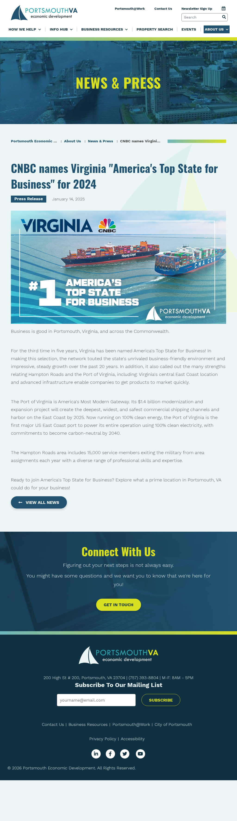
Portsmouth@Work (130, 8)
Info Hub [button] (59, 29)
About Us (72, 141)
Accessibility (133, 738)
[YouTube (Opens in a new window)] (140, 754)
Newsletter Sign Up (196, 8)
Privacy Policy (102, 738)
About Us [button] (215, 29)
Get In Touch (118, 604)
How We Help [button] (23, 29)
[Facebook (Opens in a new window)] (110, 754)
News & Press (100, 141)
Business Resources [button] (102, 29)
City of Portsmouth (173, 724)
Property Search (155, 29)
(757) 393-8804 (143, 677)
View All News (42, 502)
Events (188, 29)
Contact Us (163, 8)
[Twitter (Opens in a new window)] (125, 754)
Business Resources (88, 724)
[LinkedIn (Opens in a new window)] (96, 754)
